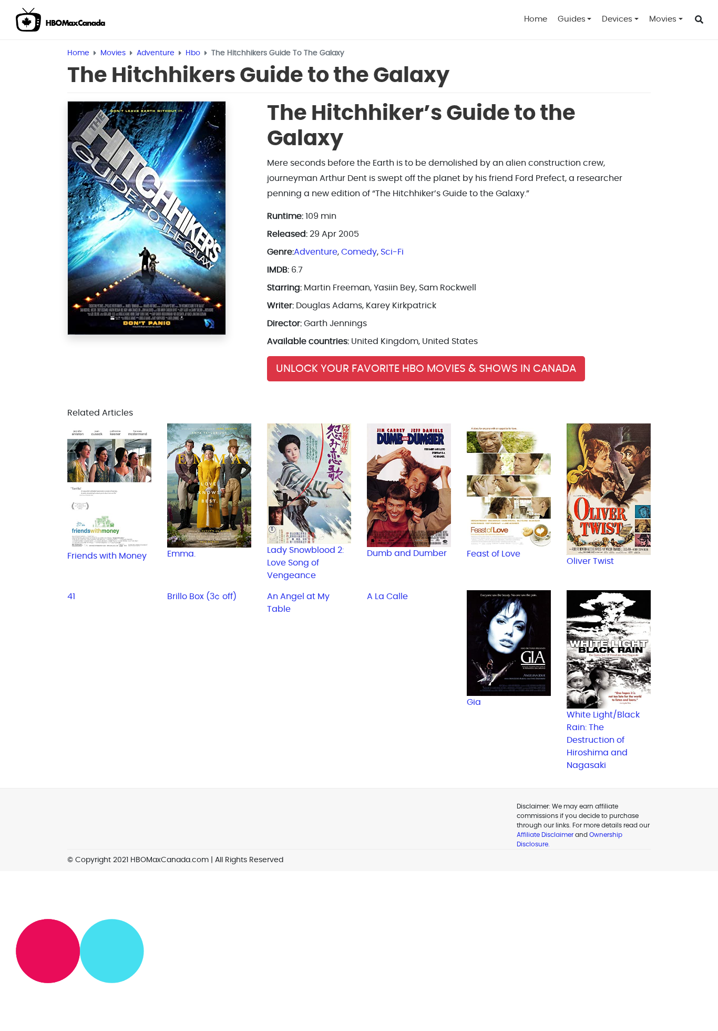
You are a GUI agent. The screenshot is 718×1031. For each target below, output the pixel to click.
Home (535, 19)
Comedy (359, 252)
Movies (662, 19)
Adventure (315, 252)
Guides (572, 19)
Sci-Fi (392, 252)
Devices (617, 19)
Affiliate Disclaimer (545, 835)
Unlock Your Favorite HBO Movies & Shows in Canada (426, 368)
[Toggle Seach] (699, 20)
